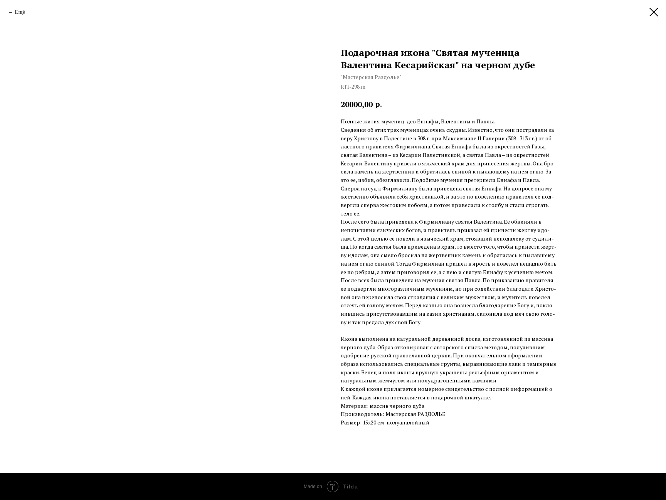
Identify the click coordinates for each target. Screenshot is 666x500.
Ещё (20, 11)
